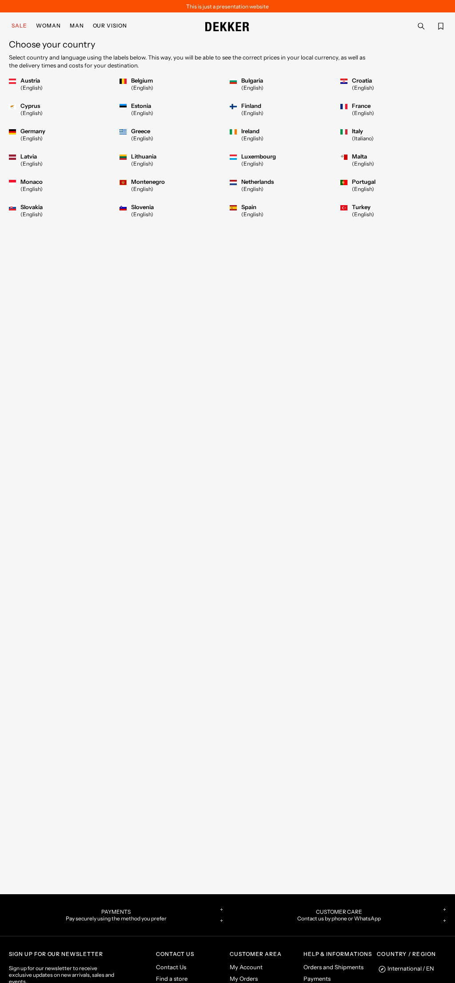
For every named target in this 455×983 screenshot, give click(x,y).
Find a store (172, 978)
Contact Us (171, 967)
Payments (317, 978)
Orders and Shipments (333, 967)
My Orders (244, 978)
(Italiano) (363, 138)
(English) (31, 87)
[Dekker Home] (227, 26)
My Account (246, 967)
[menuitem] (21, 25)
